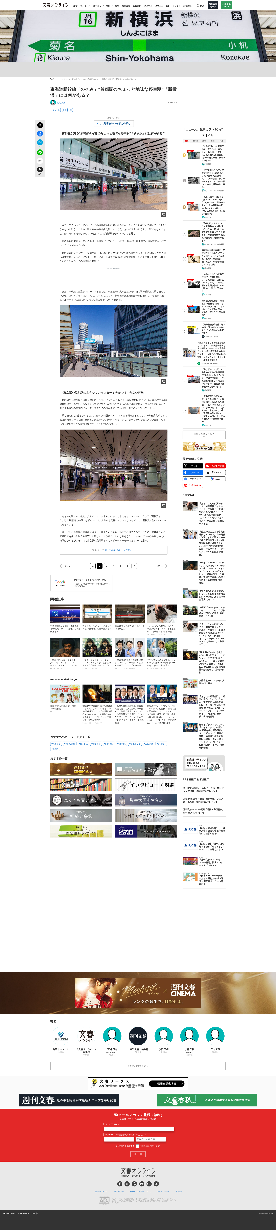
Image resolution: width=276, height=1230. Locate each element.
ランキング (85, 6)
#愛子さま (96, 744)
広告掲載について (100, 1191)
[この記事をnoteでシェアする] (40, 161)
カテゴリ (97, 6)
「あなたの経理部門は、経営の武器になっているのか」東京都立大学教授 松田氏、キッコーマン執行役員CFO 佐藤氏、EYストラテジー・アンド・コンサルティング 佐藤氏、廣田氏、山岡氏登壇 (129, 715)
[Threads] (134, 1183)
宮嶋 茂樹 (208, 390)
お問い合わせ (119, 1191)
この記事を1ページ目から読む (115, 123)
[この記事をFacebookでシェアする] (40, 134)
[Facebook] (119, 1183)
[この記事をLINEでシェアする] (40, 153)
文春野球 (187, 6)
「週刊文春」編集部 (211, 336)
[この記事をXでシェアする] (40, 125)
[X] (127, 1183)
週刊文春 (126, 6)
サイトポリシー (163, 1191)
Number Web (9, 1213)
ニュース (59, 79)
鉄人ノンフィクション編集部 (214, 190)
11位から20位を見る (204, 434)
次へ (159, 566)
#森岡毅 (55, 749)
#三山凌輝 (148, 744)
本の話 (35, 1213)
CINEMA (159, 6)
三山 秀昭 (208, 268)
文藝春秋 (137, 6)
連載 (117, 6)
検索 (202, 6)
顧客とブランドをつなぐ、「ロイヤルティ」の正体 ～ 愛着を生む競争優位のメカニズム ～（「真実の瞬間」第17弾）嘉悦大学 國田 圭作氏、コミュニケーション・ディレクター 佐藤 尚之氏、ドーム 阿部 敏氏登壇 (161, 715)
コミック (176, 6)
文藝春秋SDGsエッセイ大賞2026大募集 (63, 708)
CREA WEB (23, 1213)
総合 (210, 135)
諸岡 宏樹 (208, 164)
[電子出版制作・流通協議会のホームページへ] (104, 1201)
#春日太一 (161, 744)
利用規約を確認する (125, 1146)
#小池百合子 (135, 744)
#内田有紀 (108, 744)
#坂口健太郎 (69, 744)
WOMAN (148, 6)
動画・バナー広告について (140, 1191)
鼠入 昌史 (61, 102)
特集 (108, 6)
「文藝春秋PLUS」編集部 (209, 363)
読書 (168, 6)
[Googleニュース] (141, 1183)
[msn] (149, 1183)
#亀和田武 (121, 744)
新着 (75, 6)
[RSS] (156, 1183)
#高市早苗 (56, 744)
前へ (67, 566)
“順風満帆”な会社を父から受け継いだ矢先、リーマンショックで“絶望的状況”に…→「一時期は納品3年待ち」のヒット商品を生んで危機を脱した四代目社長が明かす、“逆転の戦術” (97, 714)
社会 (65, 110)
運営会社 (179, 1191)
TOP (52, 79)
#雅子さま (83, 744)
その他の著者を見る (138, 1066)
